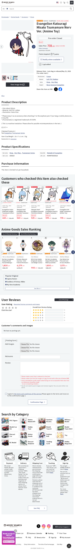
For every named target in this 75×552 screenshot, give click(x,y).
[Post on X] (56, 89)
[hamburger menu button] (72, 2)
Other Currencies (43, 48)
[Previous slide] (2, 202)
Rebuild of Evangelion (54, 153)
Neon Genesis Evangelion (55, 85)
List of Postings (63, 300)
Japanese (13, 139)
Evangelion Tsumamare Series (14, 133)
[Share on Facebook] (60, 89)
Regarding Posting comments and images (27, 304)
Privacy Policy (17, 544)
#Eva (2, 96)
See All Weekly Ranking (10, 234)
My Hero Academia (13, 284)
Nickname (9, 356)
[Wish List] (61, 2)
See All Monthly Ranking (28, 234)
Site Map (59, 544)
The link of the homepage (46, 544)
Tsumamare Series (28, 153)
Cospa (48, 76)
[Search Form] (67, 2)
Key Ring (54, 82)
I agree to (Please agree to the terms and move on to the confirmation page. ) (38, 395)
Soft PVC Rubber (52, 79)
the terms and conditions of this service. (28, 394)
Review (8, 363)
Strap (48, 82)
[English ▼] (57, 2)
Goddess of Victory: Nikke (16, 282)
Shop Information (29, 544)
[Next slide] (33, 47)
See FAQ (37, 508)
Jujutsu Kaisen (12, 279)
